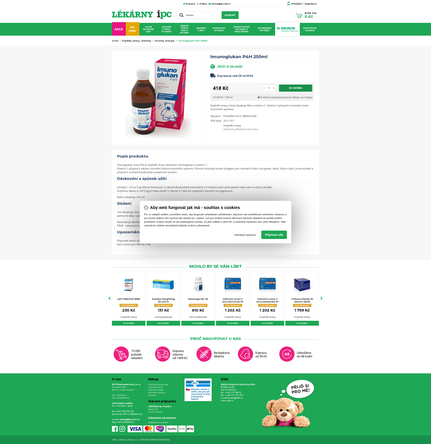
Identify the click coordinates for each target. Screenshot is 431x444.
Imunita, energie (165, 40)
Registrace (311, 4)
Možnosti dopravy (156, 392)
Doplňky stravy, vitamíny (166, 29)
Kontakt (152, 395)
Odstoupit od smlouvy (162, 417)
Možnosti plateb (156, 390)
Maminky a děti (201, 29)
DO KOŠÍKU (295, 88)
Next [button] (321, 298)
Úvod (115, 40)
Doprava (190, 4)
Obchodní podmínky (158, 384)
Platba (203, 4)
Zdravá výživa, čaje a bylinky (184, 29)
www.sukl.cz (227, 400)
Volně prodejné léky (148, 29)
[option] (128, 298)
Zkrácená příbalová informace (240, 129)
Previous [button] (109, 298)
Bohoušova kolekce (310, 29)
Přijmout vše (274, 234)
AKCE (118, 29)
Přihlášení (296, 4)
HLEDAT (230, 15)
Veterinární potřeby (265, 29)
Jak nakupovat (155, 387)
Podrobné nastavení (245, 234)
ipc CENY (132, 29)
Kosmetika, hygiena (218, 29)
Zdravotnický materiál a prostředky (241, 29)
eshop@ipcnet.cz (221, 4)
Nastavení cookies (158, 422)
